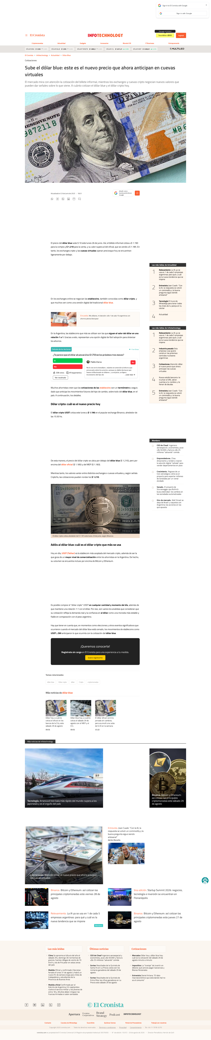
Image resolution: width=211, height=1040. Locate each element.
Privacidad (123, 1027)
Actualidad (61, 43)
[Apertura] (74, 1015)
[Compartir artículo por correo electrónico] (74, 199)
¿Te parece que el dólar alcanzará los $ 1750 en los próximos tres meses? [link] (88, 354)
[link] (61, 349)
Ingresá (181, 35)
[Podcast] (115, 1014)
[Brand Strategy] (101, 1015)
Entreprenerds (174, 43)
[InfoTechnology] (132, 1015)
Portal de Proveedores (133, 1022)
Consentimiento (136, 1027)
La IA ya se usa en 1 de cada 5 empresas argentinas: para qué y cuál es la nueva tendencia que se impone (171, 274)
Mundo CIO (127, 43)
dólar (73, 682)
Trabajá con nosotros (158, 1022)
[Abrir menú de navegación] (26, 35)
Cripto (81, 682)
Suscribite (90, 1022)
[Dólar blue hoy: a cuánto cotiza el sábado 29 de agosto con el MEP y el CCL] (80, 708)
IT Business (149, 43)
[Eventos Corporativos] (88, 1015)
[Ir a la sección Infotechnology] (105, 35)
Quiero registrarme (95, 657)
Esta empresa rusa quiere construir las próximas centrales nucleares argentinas (168, 353)
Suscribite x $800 (165, 35)
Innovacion (104, 43)
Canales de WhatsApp (69, 1022)
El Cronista (29, 55)
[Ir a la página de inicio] (37, 35)
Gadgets (83, 43)
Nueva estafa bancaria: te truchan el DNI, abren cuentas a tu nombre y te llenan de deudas (169, 381)
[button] (205, 880)
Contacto (48, 1022)
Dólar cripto (62, 682)
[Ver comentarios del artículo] (79, 199)
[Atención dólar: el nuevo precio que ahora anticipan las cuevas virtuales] (64, 855)
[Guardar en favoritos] (137, 193)
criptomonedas (93, 682)
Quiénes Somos (110, 1022)
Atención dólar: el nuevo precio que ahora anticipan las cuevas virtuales (171, 367)
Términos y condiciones (107, 1027)
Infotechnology (42, 55)
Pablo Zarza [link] (96, 362)
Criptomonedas (37, 43)
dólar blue (67, 55)
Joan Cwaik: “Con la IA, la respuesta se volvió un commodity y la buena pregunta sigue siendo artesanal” (170, 290)
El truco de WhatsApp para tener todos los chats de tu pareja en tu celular (170, 304)
